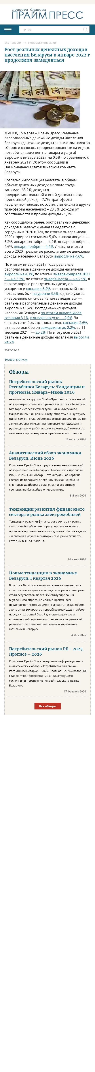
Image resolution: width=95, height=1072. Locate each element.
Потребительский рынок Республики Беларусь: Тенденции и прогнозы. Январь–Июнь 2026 (47, 387)
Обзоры (19, 372)
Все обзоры (47, 706)
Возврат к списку (16, 359)
